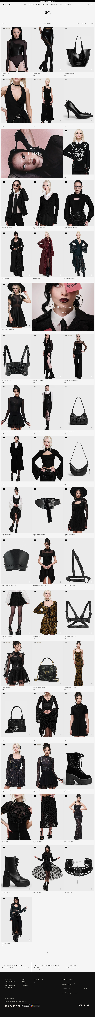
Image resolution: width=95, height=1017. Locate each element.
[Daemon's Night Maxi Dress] (78, 663)
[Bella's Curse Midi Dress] (78, 254)
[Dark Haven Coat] (47, 254)
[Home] (7, 5)
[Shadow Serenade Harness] (78, 612)
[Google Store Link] (35, 1005)
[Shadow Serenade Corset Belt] (16, 561)
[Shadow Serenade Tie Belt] (47, 510)
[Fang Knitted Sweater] (78, 152)
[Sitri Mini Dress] (47, 612)
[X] (19, 1006)
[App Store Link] (26, 1005)
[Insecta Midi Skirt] (47, 868)
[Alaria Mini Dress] (78, 714)
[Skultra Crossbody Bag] (78, 458)
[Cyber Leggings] (47, 49)
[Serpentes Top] (16, 817)
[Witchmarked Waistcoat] (16, 100)
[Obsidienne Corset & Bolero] (78, 203)
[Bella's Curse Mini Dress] (78, 510)
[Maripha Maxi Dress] (78, 817)
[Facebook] (14, 1006)
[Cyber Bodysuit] (16, 49)
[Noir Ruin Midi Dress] (16, 510)
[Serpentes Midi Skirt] (47, 817)
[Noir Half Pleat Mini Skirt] (16, 612)
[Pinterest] (11, 1006)
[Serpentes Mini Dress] (47, 714)
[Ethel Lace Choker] (78, 868)
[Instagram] (6, 1006)
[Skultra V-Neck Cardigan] (47, 203)
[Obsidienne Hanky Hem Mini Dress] (47, 561)
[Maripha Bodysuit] (47, 766)
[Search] (83, 4)
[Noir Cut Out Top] (47, 458)
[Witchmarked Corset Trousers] (78, 356)
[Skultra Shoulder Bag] (78, 407)
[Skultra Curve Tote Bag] (78, 49)
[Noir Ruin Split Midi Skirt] (47, 407)
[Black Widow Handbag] (16, 714)
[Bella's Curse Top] (16, 919)
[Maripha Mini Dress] (16, 766)
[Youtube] (16, 1006)
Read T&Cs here (73, 993)
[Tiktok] (8, 1006)
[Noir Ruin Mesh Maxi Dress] (47, 356)
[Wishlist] (86, 4)
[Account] (89, 4)
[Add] (29, 70)
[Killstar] (83, 1005)
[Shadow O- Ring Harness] (78, 561)
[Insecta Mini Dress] (16, 663)
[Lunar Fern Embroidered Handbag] (47, 663)
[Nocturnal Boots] (78, 766)
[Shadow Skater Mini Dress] (16, 305)
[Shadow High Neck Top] (16, 407)
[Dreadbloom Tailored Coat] (16, 458)
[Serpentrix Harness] (16, 356)
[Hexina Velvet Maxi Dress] (47, 100)
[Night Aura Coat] (16, 254)
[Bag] (91, 4)
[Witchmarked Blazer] (16, 203)
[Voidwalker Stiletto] (78, 100)
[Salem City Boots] (16, 868)
